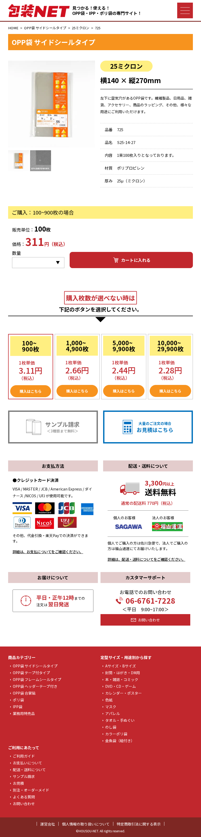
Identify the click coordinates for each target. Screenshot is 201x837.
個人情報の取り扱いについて (86, 824)
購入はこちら (31, 391)
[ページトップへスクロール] (187, 826)
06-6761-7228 (150, 600)
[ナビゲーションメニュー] (185, 10)
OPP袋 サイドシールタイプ (45, 27)
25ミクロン (80, 27)
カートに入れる (135, 260)
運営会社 (47, 824)
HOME (13, 27)
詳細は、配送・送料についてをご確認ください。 (146, 559)
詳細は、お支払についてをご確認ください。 (48, 551)
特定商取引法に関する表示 (139, 824)
